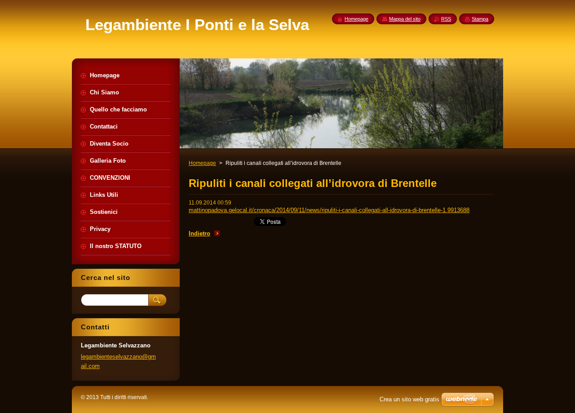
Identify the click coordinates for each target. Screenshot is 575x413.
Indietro (199, 233)
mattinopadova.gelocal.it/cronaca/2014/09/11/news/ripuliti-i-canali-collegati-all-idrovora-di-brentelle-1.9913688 (329, 210)
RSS (446, 19)
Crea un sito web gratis (409, 399)
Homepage (202, 163)
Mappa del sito (404, 19)
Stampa (480, 19)
